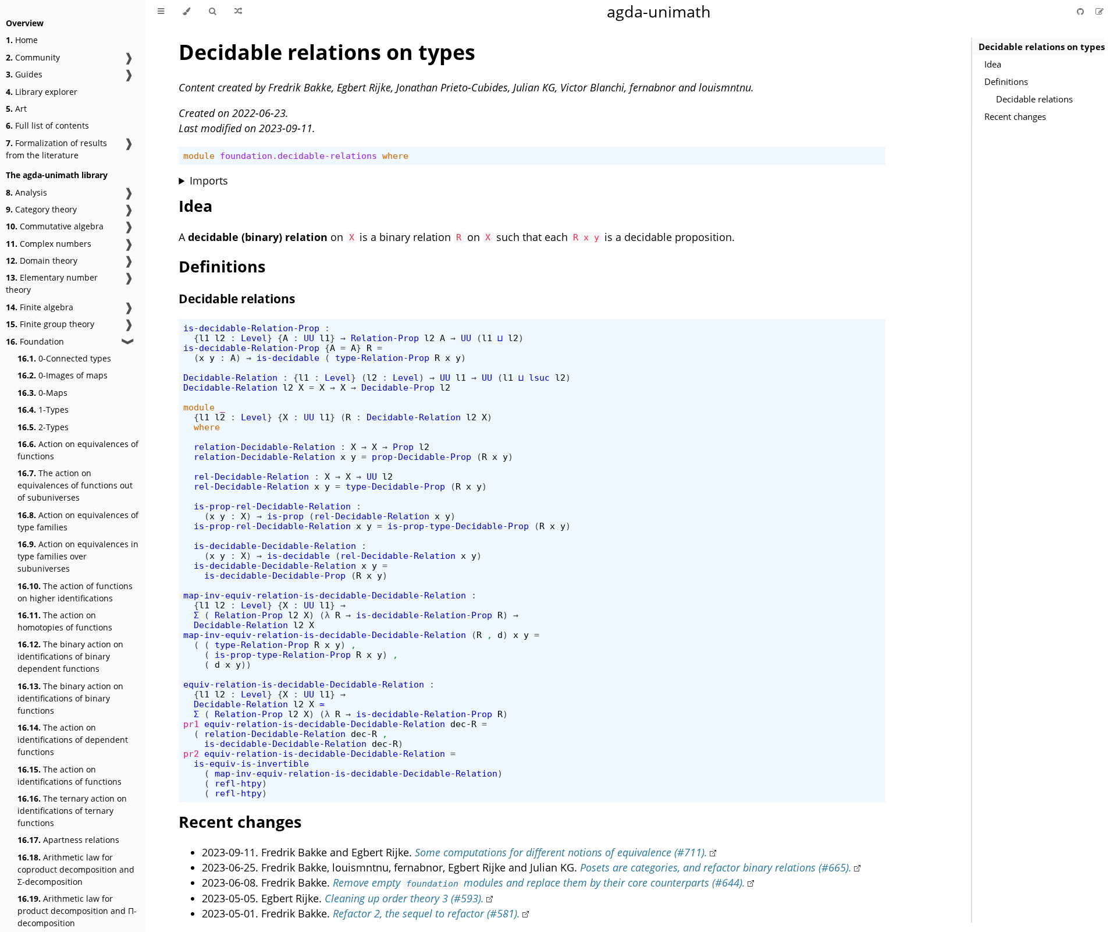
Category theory (41, 209)
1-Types (43, 409)
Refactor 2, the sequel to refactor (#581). (426, 913)
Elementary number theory (52, 283)
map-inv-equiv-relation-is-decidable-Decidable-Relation (324, 595)
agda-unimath (659, 11)
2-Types (43, 427)
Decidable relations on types (1042, 46)
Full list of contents (47, 125)
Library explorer (41, 91)
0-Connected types (64, 358)
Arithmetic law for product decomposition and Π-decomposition (77, 911)
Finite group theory (50, 323)
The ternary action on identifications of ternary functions (72, 810)
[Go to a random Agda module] (238, 11)
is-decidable (288, 358)
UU (309, 338)
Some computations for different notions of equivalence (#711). (561, 852)
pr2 (191, 754)
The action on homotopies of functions (64, 621)
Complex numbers (48, 243)
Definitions (1006, 81)
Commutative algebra (55, 226)
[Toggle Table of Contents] (160, 11)
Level (254, 338)
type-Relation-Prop (382, 358)
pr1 (191, 724)
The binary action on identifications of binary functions (70, 698)
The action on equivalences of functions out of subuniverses (75, 485)
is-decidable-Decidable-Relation (275, 546)
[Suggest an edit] (1099, 11)
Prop (403, 447)
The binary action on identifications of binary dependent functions (70, 656)
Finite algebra (39, 307)
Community (33, 57)
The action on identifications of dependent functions (72, 739)
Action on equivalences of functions (77, 450)
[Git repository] (1081, 11)
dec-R (463, 724)
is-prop (285, 516)
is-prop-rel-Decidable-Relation (272, 506)
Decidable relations (1034, 99)
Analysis (26, 192)
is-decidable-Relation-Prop (251, 328)
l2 (220, 338)
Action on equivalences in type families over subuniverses (77, 556)
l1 (204, 338)
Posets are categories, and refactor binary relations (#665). (716, 867)
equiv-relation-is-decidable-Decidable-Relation (303, 684)
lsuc (539, 377)
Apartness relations (68, 839)
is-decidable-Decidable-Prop (275, 575)
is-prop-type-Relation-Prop (283, 655)
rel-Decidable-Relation (251, 476)
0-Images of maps (62, 375)
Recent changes (1015, 116)
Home (22, 39)
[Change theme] (186, 11)
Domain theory (41, 260)
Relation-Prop (385, 338)
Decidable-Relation (230, 377)
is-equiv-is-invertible (251, 763)
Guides (24, 74)
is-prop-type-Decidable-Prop (458, 526)
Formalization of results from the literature (56, 149)
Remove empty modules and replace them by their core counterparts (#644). (539, 883)
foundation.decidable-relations (298, 156)
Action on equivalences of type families (77, 521)
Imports (209, 180)
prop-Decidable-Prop (421, 457)
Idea (992, 64)
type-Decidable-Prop (395, 486)
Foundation (35, 341)
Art (16, 108)
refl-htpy (238, 783)
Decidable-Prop (398, 387)
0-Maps (42, 392)
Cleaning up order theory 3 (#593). (404, 898)
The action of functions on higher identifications (75, 592)
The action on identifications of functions (69, 775)
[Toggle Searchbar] (212, 11)
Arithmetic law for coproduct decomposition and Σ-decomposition (75, 869)
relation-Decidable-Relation (264, 447)
